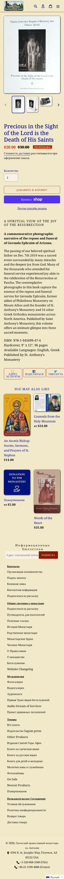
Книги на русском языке (22, 755)
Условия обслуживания (21, 804)
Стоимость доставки (17, 153)
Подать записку (16, 578)
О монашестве (16, 657)
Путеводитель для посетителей (26, 615)
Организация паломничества (24, 572)
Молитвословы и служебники (25, 767)
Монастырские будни (20, 639)
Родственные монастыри (22, 633)
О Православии (16, 651)
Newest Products (18, 785)
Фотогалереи (15, 682)
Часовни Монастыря (19, 645)
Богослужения (16, 663)
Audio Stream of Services (24, 706)
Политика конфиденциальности (26, 810)
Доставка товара (17, 822)
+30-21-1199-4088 (28, 867)
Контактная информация (22, 590)
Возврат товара (16, 816)
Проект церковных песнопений (26, 712)
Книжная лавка (16, 584)
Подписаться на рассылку (22, 596)
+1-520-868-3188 (30, 862)
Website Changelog (20, 669)
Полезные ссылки (18, 621)
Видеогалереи (15, 688)
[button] (55, 877)
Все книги (13, 725)
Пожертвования (16, 791)
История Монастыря (19, 627)
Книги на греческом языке (23, 749)
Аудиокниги (14, 694)
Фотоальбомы (15, 773)
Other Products (17, 737)
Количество (11, 171)
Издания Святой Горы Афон (24, 743)
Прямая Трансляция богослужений (28, 700)
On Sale (12, 779)
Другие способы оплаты (32, 208)
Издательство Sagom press (24, 731)
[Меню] (58, 6)
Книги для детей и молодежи (25, 761)
